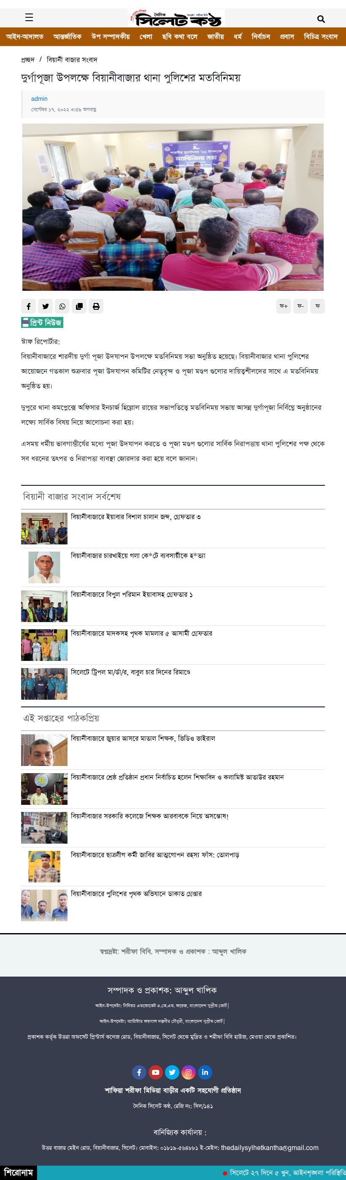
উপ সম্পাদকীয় (111, 36)
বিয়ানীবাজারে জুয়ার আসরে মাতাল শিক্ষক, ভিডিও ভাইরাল (143, 739)
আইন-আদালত (24, 36)
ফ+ (284, 306)
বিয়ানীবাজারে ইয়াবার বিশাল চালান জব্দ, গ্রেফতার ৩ (136, 517)
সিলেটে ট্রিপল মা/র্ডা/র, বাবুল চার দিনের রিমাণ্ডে (130, 672)
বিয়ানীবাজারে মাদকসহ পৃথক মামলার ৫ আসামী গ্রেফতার (141, 634)
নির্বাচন (261, 36)
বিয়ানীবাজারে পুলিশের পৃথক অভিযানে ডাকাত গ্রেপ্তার (136, 894)
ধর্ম (238, 36)
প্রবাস (287, 36)
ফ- (300, 306)
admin (39, 99)
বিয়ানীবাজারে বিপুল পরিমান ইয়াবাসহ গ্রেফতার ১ (132, 595)
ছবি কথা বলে (179, 36)
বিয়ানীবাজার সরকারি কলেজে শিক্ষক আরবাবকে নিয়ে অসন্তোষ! (150, 816)
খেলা (146, 36)
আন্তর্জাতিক (67, 36)
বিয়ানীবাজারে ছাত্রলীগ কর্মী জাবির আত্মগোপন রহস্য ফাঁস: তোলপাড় (155, 855)
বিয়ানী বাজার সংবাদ (72, 60)
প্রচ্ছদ (28, 60)
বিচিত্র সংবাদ (321, 36)
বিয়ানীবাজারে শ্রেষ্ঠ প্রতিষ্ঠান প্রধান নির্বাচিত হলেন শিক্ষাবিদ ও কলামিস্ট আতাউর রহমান (177, 777)
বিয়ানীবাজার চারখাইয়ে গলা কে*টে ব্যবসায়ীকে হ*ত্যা (138, 556)
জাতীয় (216, 36)
